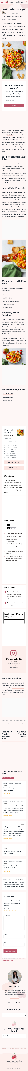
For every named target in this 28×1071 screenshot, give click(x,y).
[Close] (24, 508)
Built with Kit (14, 561)
